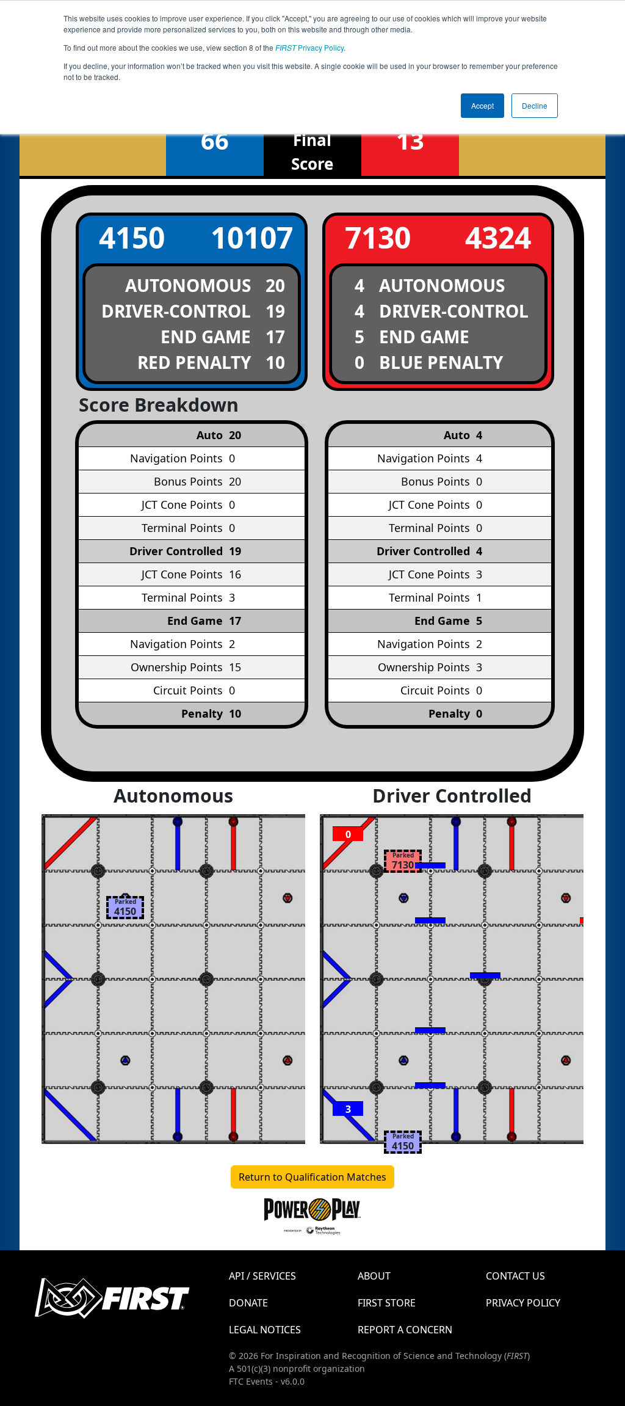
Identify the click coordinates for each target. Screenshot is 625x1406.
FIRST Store (387, 1302)
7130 (378, 237)
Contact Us (515, 1276)
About (374, 1276)
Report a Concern (405, 1329)
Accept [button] (482, 105)
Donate (248, 1302)
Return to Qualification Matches (312, 1177)
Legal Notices (265, 1329)
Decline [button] (534, 105)
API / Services (262, 1276)
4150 (132, 237)
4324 (498, 237)
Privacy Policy (309, 47)
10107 (252, 237)
